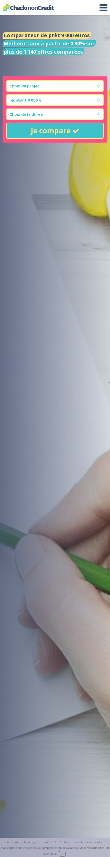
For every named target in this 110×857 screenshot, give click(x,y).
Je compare (51, 130)
